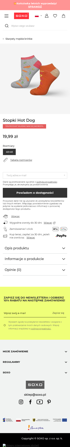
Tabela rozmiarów (21, 159)
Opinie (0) (13, 270)
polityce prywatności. (41, 328)
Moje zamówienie (15, 351)
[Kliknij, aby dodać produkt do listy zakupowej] (68, 45)
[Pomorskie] (35, 429)
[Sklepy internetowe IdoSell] (21, 445)
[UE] (35, 422)
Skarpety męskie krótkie (18, 38)
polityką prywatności (46, 182)
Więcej (15, 216)
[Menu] (7, 16)
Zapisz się (58, 312)
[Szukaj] (7, 26)
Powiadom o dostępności (35, 192)
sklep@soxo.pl (35, 394)
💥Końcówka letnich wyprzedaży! (35, 5)
